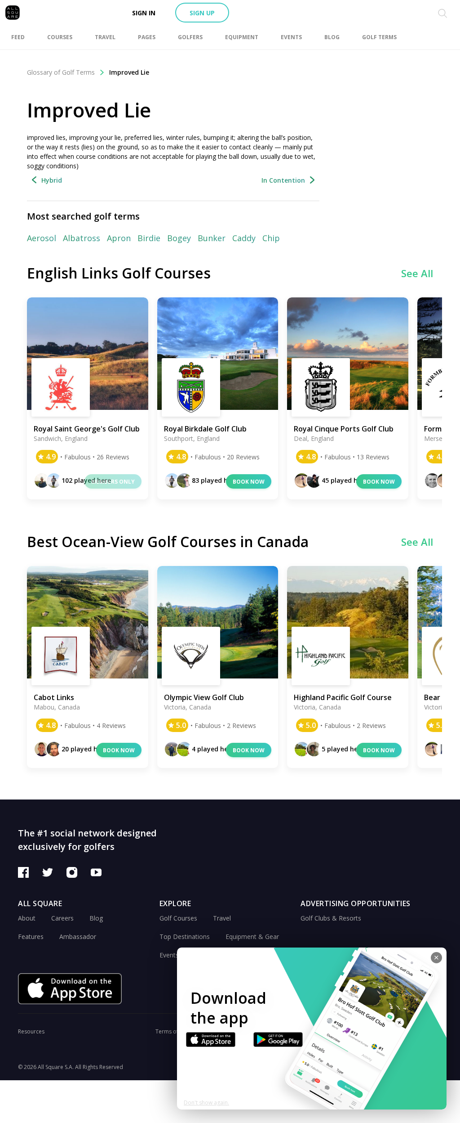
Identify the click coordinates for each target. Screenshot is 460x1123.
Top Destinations (184, 936)
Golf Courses (178, 918)
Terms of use (172, 1031)
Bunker (212, 238)
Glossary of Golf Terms (61, 72)
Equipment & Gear (252, 936)
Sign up (202, 13)
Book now (249, 481)
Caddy (244, 238)
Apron (119, 238)
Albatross (81, 238)
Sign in (143, 13)
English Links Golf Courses (119, 273)
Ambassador (77, 936)
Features (31, 936)
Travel (222, 918)
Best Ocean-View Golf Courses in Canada (168, 541)
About (26, 918)
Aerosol (41, 238)
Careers (62, 918)
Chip (271, 238)
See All (417, 273)
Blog (96, 918)
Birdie (148, 238)
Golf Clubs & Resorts (331, 918)
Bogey (179, 238)
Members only (113, 481)
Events (169, 955)
